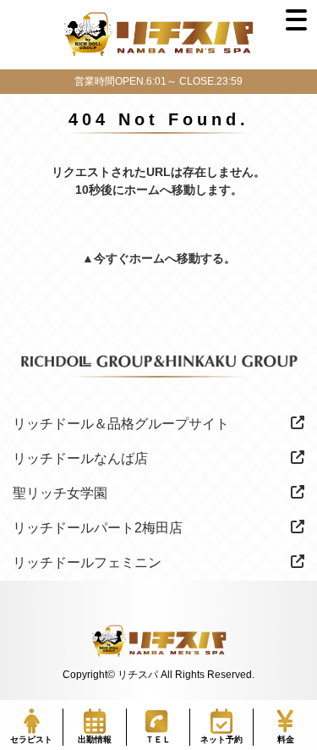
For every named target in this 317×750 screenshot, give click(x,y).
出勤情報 (95, 739)
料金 (285, 739)
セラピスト (31, 739)
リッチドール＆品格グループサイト (121, 423)
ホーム (147, 258)
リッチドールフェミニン (87, 562)
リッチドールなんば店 (80, 458)
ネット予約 (221, 739)
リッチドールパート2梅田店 (98, 528)
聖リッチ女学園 (60, 493)
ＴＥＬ (158, 739)
